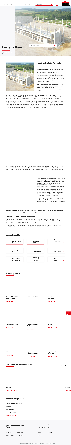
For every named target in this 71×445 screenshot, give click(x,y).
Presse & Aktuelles (42, 430)
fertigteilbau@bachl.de (11, 415)
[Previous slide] (61, 365)
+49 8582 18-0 (20, 4)
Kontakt (68, 314)
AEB (49, 430)
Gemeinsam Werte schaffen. (8, 4)
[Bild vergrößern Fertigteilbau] (20, 76)
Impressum (40, 435)
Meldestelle (50, 432)
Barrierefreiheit (35, 443)
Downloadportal (41, 427)
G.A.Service (45, 443)
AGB (49, 427)
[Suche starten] (51, 4)
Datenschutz (51, 424)
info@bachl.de (28, 4)
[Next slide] (65, 365)
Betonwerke (7, 41)
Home (3, 41)
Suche (39, 432)
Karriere (40, 424)
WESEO (54, 443)
